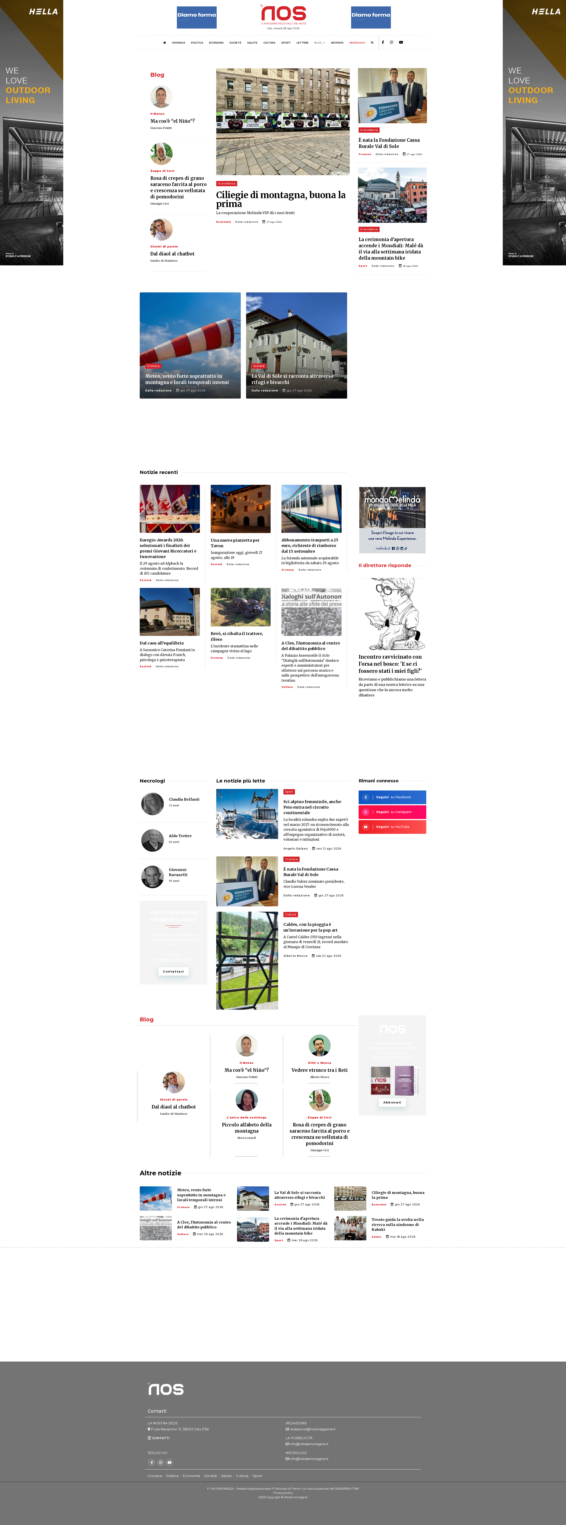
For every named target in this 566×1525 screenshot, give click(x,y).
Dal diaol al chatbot (172, 254)
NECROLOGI (357, 42)
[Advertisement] (392, 327)
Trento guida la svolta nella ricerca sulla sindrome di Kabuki (398, 1224)
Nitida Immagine (296, 1497)
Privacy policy (283, 1492)
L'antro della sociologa (246, 1117)
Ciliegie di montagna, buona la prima (281, 199)
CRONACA (178, 42)
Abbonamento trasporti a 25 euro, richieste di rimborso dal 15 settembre (309, 545)
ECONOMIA (216, 42)
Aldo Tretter (180, 836)
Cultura (287, 687)
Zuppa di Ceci (162, 171)
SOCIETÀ (235, 42)
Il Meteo (157, 113)
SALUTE (252, 42)
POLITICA (197, 42)
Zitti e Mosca (319, 1063)
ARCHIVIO (337, 42)
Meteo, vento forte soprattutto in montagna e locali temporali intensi (201, 1195)
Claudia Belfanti (184, 799)
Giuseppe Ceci (159, 203)
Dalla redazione (246, 222)
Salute (377, 1236)
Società (259, 366)
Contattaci (173, 971)
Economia (223, 222)
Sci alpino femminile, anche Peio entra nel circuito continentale (312, 807)
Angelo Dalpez (295, 848)
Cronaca (365, 154)
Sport (363, 266)
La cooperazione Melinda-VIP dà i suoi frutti (255, 213)
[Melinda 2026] (392, 520)
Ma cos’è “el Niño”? (172, 121)
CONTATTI (160, 1438)
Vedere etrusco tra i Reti (320, 1070)
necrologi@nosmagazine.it (174, 959)
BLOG (318, 42)
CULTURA (269, 42)
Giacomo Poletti (161, 128)
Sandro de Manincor (164, 260)
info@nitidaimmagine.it (309, 1444)
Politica (172, 1476)
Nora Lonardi (246, 1137)
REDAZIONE (296, 1423)
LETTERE (302, 42)
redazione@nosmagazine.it (312, 1429)
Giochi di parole (164, 246)
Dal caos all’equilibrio (162, 643)
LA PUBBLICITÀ (299, 1438)
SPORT (286, 42)
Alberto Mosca (295, 955)
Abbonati (392, 1102)
